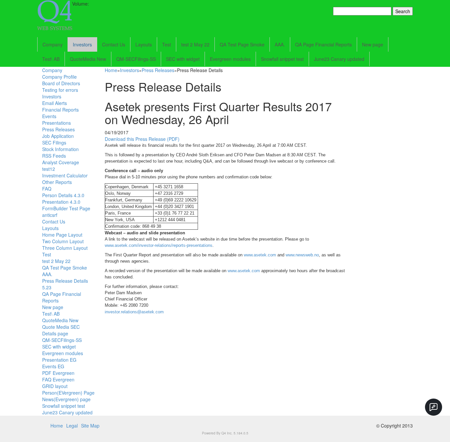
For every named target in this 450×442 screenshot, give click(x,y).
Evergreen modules (230, 59)
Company (52, 44)
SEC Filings (54, 142)
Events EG (53, 366)
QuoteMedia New (88, 59)
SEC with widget (183, 59)
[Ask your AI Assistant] (433, 407)
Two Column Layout (63, 241)
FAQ (46, 188)
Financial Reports (60, 109)
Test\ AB (51, 59)
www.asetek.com (260, 254)
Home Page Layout (62, 234)
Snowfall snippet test (282, 59)
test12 (48, 169)
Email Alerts (54, 103)
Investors (82, 44)
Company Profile (59, 76)
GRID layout (55, 386)
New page (372, 44)
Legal (72, 425)
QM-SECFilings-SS (136, 59)
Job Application (58, 136)
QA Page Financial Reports (323, 44)
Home (111, 70)
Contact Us (113, 44)
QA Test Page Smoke (242, 44)
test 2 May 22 (195, 44)
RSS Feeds (54, 155)
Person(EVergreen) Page (68, 392)
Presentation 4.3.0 (61, 201)
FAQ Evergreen (58, 379)
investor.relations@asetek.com (134, 311)
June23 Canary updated (339, 59)
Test (166, 44)
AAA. (280, 44)
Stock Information (60, 149)
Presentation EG (59, 359)
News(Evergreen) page (66, 399)
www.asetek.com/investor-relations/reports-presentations (158, 245)
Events (49, 116)
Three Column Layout (65, 248)
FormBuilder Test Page (66, 208)
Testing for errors (60, 90)
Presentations (56, 122)
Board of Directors (61, 83)
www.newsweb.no (302, 254)
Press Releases (58, 129)
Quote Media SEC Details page (61, 330)
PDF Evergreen (58, 373)
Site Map (90, 425)
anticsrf (49, 215)
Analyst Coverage (60, 162)
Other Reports (57, 182)
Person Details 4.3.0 (63, 195)
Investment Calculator (65, 175)
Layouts (143, 44)
